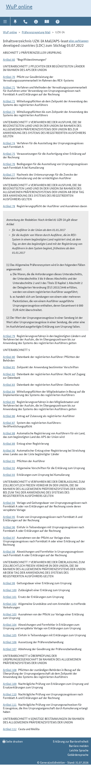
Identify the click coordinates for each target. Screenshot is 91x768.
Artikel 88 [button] (9, 433)
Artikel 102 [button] (10, 603)
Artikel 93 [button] (9, 474)
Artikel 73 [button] (9, 111)
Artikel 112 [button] (10, 729)
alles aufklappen (78, 41)
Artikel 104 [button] (10, 624)
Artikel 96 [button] (9, 527)
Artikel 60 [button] (9, 59)
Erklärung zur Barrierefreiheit (70, 741)
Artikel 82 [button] (9, 374)
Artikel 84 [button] (9, 391)
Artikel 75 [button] (9, 153)
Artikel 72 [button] (9, 101)
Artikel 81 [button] (9, 367)
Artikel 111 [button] (10, 704)
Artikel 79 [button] (9, 336)
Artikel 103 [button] (10, 614)
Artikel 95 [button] (9, 517)
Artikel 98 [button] (9, 551)
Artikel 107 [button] (10, 649)
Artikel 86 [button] (9, 416)
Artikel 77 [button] (9, 174)
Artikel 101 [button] (10, 597)
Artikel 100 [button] (10, 590)
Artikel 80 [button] (9, 357)
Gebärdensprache (78, 754)
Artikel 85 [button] (9, 402)
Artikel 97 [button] (9, 537)
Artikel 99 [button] (9, 583)
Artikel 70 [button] (9, 77)
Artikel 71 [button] (9, 87)
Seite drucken (14, 741)
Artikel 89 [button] (9, 443)
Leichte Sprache (78, 750)
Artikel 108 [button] (10, 670)
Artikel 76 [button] (9, 164)
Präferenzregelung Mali (36, 32)
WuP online (19, 6)
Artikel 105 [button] (10, 635)
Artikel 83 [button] (9, 384)
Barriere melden (78, 746)
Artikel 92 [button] (9, 468)
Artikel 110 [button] (10, 694)
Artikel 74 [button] (9, 143)
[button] (5, 21)
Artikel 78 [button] (9, 206)
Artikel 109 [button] (10, 683)
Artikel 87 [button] (9, 422)
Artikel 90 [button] (9, 450)
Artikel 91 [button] (9, 461)
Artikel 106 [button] (10, 642)
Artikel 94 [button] (9, 502)
